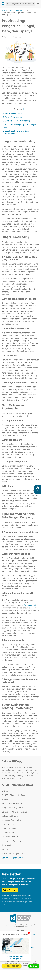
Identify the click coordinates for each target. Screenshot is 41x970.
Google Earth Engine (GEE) (13, 808)
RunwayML (6, 845)
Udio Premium (8, 824)
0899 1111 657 (13, 966)
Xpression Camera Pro (11, 820)
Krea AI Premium (9, 828)
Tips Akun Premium (17, 10)
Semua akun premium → (12, 858)
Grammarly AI (30, 605)
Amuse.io (6, 799)
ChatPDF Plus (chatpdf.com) (14, 795)
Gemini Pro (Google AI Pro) (13, 854)
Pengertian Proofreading (14, 113)
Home (4, 10)
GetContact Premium (11, 816)
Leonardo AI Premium (11, 841)
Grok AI (5, 791)
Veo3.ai (5, 849)
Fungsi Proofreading (12, 117)
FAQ (34, 934)
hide (24, 109)
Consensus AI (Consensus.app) (15, 812)
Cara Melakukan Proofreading (16, 121)
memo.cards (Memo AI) (12, 803)
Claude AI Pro (8, 833)
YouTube (32, 956)
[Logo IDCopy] (3, 4)
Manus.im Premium (10, 837)
